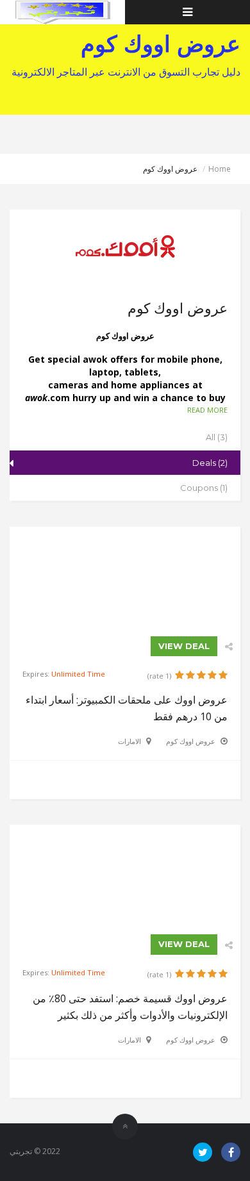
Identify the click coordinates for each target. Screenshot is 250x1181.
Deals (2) (210, 463)
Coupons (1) (204, 488)
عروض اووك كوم (190, 741)
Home (219, 168)
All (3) (217, 437)
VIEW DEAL (184, 646)
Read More (207, 410)
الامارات (129, 741)
